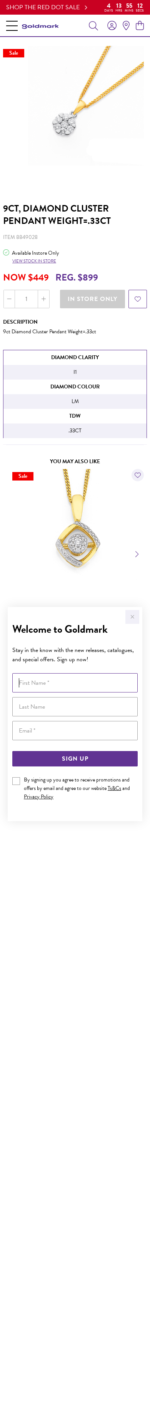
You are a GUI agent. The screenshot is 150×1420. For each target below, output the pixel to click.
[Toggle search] (93, 25)
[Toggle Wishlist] (138, 475)
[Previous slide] (12, 553)
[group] (75, 7)
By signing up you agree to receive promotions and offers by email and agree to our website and (77, 788)
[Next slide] (138, 553)
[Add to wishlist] (137, 299)
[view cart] (140, 26)
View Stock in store (34, 261)
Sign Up (75, 758)
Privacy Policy (38, 797)
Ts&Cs (114, 788)
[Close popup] (132, 617)
